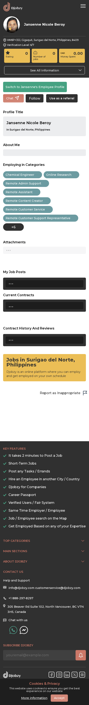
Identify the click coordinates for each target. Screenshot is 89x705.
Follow (34, 98)
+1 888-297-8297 (20, 598)
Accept (59, 698)
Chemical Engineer (20, 175)
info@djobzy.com (21, 588)
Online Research (58, 175)
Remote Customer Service (25, 209)
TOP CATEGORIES (16, 541)
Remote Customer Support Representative (38, 218)
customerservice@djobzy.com (57, 588)
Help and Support (16, 580)
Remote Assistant (19, 192)
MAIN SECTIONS (15, 551)
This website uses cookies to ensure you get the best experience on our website (44, 687)
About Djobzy (15, 561)
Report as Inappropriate (60, 393)
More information (34, 698)
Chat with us (18, 620)
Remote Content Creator (24, 201)
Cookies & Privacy (44, 683)
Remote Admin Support (23, 183)
